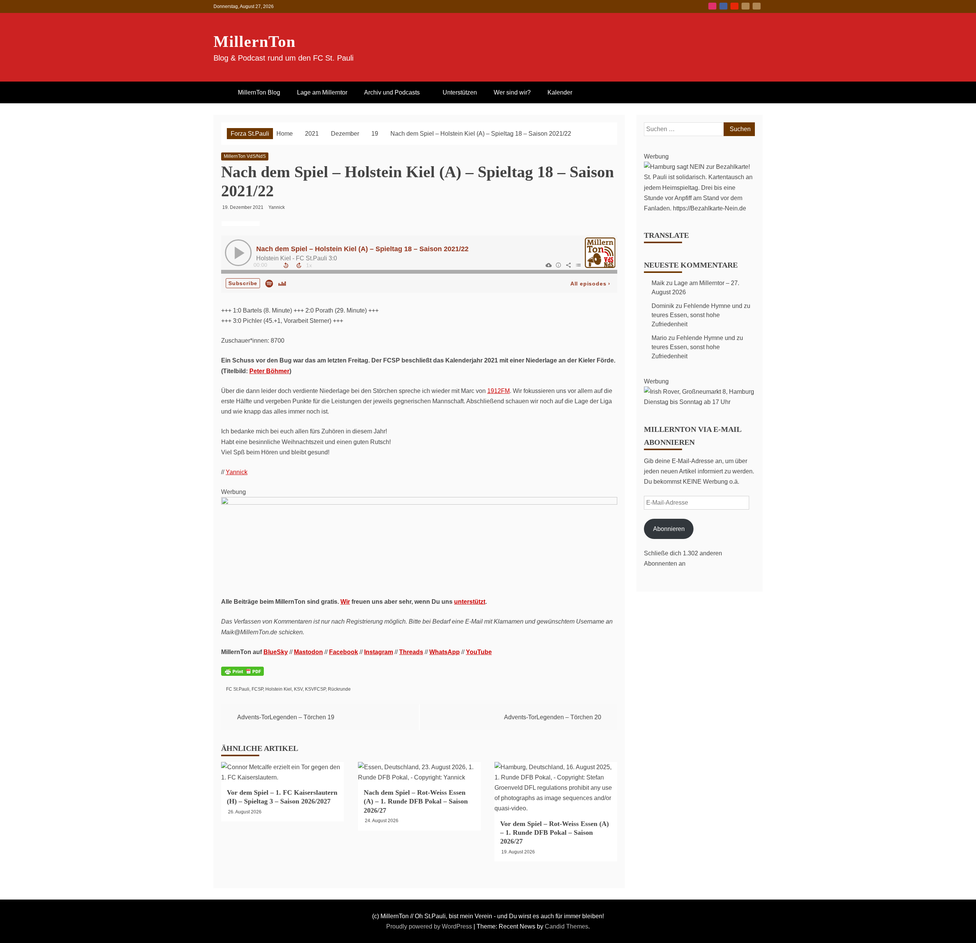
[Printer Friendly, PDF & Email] (242, 676)
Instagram (712, 6)
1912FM (498, 391)
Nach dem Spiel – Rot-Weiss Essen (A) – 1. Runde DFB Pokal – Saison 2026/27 (416, 801)
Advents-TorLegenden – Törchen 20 (552, 717)
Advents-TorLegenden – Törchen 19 (285, 717)
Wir (345, 601)
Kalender (559, 92)
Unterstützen (460, 92)
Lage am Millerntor (322, 92)
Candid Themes (566, 926)
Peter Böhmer (269, 371)
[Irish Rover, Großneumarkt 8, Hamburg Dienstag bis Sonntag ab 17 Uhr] (699, 402)
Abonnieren (669, 529)
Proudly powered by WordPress (430, 926)
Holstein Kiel (278, 689)
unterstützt (469, 601)
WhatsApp (444, 652)
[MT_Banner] (419, 502)
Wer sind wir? (512, 92)
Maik (658, 283)
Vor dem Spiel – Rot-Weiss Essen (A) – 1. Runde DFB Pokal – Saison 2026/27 (554, 832)
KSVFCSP (315, 689)
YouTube (734, 6)
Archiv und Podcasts (392, 92)
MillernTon (254, 41)
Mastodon (757, 6)
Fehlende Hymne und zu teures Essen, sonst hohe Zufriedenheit (701, 315)
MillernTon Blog (259, 92)
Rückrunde (339, 689)
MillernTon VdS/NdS (245, 156)
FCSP (257, 689)
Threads (411, 652)
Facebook (723, 6)
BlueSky (746, 6)
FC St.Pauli (237, 689)
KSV (298, 689)
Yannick (236, 472)
